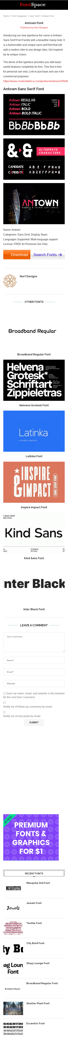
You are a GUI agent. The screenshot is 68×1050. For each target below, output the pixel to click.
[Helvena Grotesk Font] (34, 380)
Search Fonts (45, 254)
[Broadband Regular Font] (34, 329)
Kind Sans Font (34, 558)
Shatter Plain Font (38, 1003)
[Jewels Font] (13, 908)
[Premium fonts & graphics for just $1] (31, 816)
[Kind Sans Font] (34, 533)
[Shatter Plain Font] (13, 1008)
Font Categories (19, 16)
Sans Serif (34, 16)
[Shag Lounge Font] (13, 968)
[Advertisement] (34, 770)
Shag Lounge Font (38, 963)
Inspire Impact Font (34, 507)
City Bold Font (35, 943)
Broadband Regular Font (34, 354)
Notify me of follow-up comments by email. (27, 706)
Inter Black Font (34, 609)
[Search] (64, 5)
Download (19, 254)
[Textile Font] (13, 928)
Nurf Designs (41, 27)
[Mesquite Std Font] (13, 888)
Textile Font (34, 923)
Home (6, 16)
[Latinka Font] (34, 431)
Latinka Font (34, 456)
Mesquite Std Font (38, 883)
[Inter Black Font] (34, 584)
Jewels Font (34, 903)
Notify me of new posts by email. (22, 716)
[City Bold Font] (13, 948)
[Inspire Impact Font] (34, 482)
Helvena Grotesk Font (34, 405)
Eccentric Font (35, 1023)
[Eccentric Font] (13, 1028)
